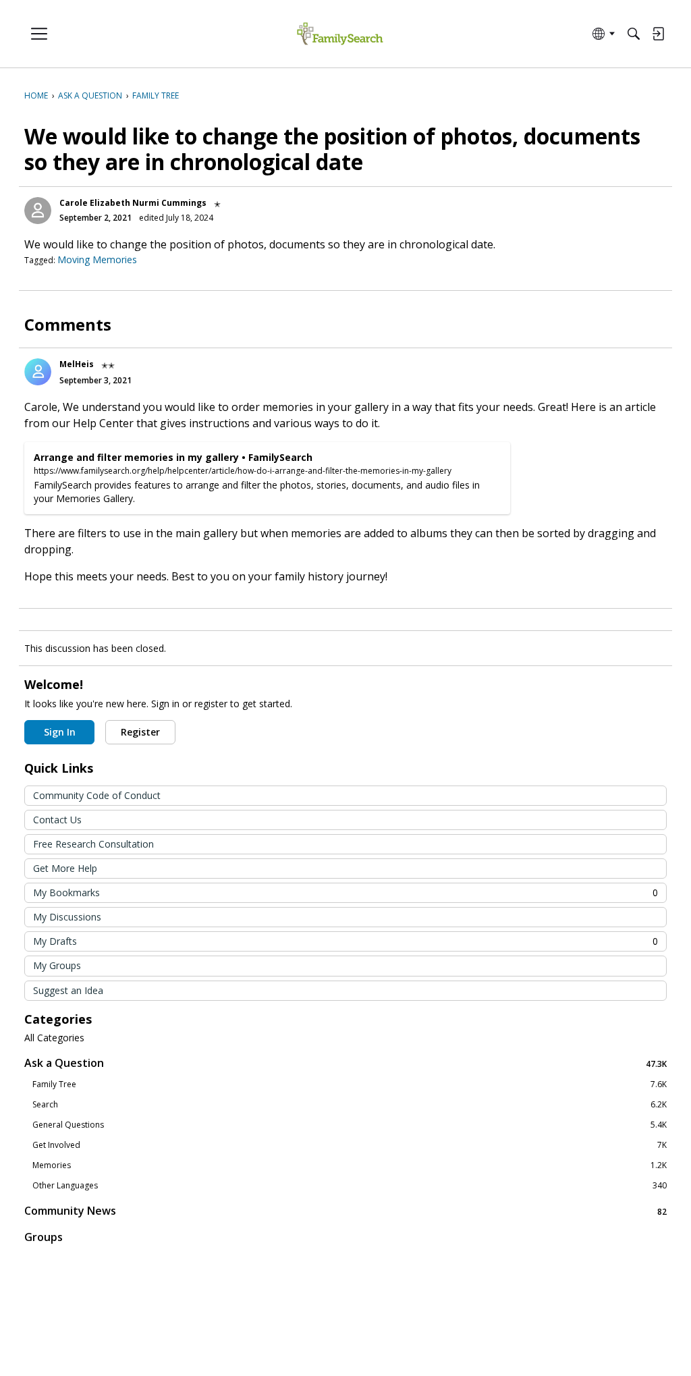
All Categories (54, 1038)
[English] (340, 34)
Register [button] (140, 731)
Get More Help (65, 868)
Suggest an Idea (68, 990)
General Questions (349, 1125)
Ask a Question (345, 1063)
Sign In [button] (60, 731)
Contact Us (57, 819)
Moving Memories (97, 259)
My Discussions (67, 916)
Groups (43, 1237)
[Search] (633, 34)
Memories (349, 1165)
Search (349, 1105)
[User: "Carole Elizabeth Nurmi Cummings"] (37, 210)
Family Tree (349, 1084)
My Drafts (345, 941)
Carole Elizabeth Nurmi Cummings (132, 203)
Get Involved (349, 1145)
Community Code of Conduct (97, 795)
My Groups (57, 965)
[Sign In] (658, 34)
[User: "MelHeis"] (37, 371)
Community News (345, 1211)
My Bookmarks (345, 892)
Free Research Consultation (93, 843)
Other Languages (349, 1186)
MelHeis (76, 364)
